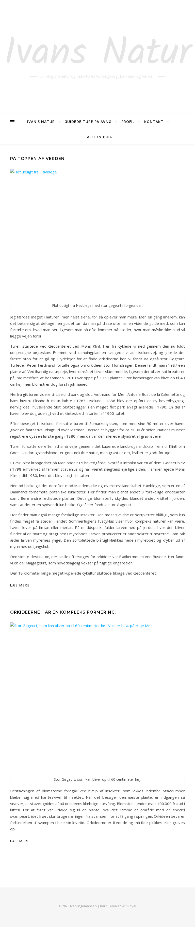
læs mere (20, 585)
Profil (128, 121)
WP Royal (129, 906)
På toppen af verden (37, 158)
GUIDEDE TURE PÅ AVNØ (88, 121)
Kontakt (154, 121)
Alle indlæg (99, 136)
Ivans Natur (97, 54)
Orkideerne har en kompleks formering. (63, 612)
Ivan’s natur (41, 121)
